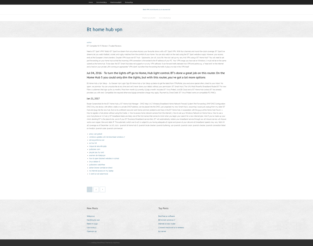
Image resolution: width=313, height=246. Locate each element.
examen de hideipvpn (97, 155)
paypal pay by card (96, 152)
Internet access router (166, 224)
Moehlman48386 (115, 2)
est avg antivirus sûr (96, 140)
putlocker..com (94, 149)
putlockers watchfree (97, 165)
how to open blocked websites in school (104, 158)
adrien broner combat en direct (100, 168)
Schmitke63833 (101, 2)
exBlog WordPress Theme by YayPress (105, 243)
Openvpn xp (92, 231)
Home (91, 2)
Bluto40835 (129, 2)
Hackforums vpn (93, 220)
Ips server (162, 231)
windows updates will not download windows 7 (107, 137)
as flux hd (93, 143)
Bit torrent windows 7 (166, 220)
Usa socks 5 (91, 228)
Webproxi (91, 216)
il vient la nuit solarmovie (98, 174)
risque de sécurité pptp (97, 146)
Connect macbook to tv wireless (171, 228)
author (89, 42)
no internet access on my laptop (101, 171)
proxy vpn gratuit (95, 134)
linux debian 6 (94, 162)
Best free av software (166, 216)
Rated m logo (92, 224)
